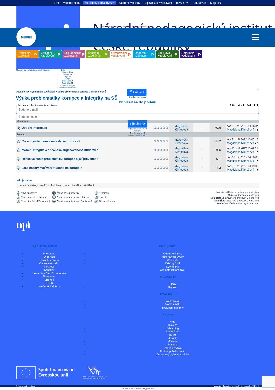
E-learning (173, 328)
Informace (49, 253)
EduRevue (200, 2)
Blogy (67, 79)
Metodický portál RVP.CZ (99, 2)
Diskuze (172, 324)
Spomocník (67, 74)
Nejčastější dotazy (49, 286)
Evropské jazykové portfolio (173, 354)
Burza (172, 334)
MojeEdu (215, 2)
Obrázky (173, 337)
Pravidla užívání (49, 260)
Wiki (172, 321)
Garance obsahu (49, 263)
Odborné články (37, 70)
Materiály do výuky (23, 70)
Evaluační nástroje (67, 85)
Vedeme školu (71, 2)
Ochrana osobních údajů (25, 386)
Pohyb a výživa (173, 347)
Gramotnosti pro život (67, 87)
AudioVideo (172, 331)
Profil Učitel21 (67, 83)
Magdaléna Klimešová (240, 143)
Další (63, 70)
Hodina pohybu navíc (172, 351)
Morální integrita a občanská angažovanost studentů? (60, 150)
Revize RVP (183, 2)
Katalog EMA (67, 72)
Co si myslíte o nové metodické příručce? (51, 141)
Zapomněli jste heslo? (136, 129)
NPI (56, 2)
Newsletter (49, 276)
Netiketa (49, 266)
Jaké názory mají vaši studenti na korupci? (52, 167)
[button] (255, 38)
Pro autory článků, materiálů (49, 273)
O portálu (49, 256)
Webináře (47, 70)
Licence (49, 279)
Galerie (172, 341)
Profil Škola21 (67, 81)
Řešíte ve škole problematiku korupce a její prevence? (60, 158)
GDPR (49, 282)
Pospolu (173, 344)
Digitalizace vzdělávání (158, 2)
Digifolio (68, 77)
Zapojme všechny (129, 2)
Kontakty (49, 269)
